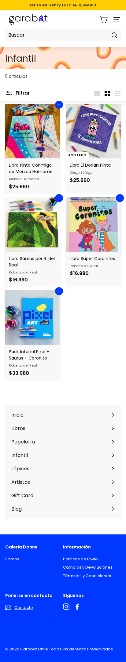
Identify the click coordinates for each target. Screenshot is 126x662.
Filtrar (22, 93)
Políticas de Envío (80, 559)
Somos (12, 559)
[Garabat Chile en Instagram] (66, 606)
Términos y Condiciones (87, 576)
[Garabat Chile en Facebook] (77, 606)
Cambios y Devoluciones (88, 567)
